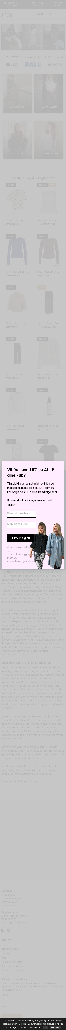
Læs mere (55, 1027)
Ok (46, 1027)
